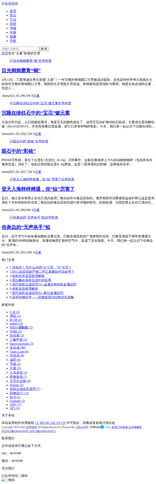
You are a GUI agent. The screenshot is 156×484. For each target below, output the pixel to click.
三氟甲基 (18, 339)
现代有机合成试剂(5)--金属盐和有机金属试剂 (44, 284)
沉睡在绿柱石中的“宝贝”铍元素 (36, 112)
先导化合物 (20, 381)
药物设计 (19, 393)
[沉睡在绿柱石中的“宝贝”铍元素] (34, 103)
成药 (15, 359)
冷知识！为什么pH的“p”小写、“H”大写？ (42, 267)
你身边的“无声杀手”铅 (26, 227)
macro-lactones (22, 343)
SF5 (15, 408)
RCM (16, 320)
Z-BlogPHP (81, 427)
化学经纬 (31, 427)
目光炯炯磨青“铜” (21, 70)
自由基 (17, 335)
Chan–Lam (19, 351)
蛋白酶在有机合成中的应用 (31, 280)
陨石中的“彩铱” (19, 151)
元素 (36, 95)
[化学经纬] (10, 3)
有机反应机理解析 (25, 288)
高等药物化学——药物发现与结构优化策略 (43, 297)
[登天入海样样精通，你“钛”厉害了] (35, 179)
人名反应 (18, 372)
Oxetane (17, 401)
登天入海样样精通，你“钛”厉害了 (38, 189)
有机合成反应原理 (25, 389)
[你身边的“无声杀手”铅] (27, 217)
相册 (13, 36)
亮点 (13, 15)
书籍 (13, 28)
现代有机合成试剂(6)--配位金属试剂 (37, 293)
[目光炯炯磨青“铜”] (24, 61)
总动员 (17, 355)
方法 (13, 19)
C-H (15, 312)
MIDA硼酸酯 (21, 327)
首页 (13, 11)
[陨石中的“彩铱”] (22, 141)
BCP (15, 397)
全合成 (18, 347)
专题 (13, 32)
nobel (16, 323)
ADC (15, 404)
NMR (16, 331)
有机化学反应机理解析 (28, 276)
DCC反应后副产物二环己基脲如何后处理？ (43, 271)
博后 (15, 316)
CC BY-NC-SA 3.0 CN (50, 423)
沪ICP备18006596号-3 (43, 431)
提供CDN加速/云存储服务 (126, 427)
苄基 (15, 364)
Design (16, 385)
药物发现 (18, 376)
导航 (13, 41)
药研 (13, 24)
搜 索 (44, 48)
